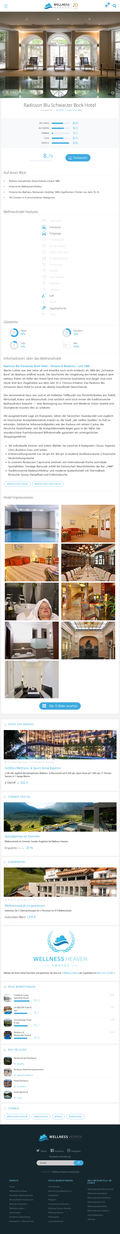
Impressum (14, 1221)
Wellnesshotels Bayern (98, 1193)
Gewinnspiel (14, 1212)
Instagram (75, 1151)
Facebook (58, 1151)
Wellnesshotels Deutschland (100, 1189)
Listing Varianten (55, 1221)
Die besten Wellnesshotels (21, 1195)
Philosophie (53, 1217)
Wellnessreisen (75, 1116)
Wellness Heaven (56, 1212)
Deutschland (75, 110)
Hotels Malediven (95, 1215)
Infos (13, 92)
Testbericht (80, 158)
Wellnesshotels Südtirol (98, 1210)
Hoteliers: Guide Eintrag (19, 1217)
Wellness (58, 1116)
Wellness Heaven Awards (59, 1208)
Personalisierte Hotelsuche (21, 1199)
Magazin (52, 1199)
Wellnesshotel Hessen (17, 484)
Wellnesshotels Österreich (99, 1197)
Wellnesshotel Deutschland (48, 484)
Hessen (60, 110)
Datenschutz (27, 1221)
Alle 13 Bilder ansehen (63, 706)
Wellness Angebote (18, 1204)
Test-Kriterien (54, 1186)
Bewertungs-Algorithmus (59, 1191)
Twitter (43, 1151)
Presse (12, 1186)
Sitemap (91, 1219)
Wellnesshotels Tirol (96, 1202)
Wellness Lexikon (17, 1208)
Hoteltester (53, 1195)
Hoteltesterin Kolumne (58, 1204)
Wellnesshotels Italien (97, 1206)
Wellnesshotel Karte (18, 1191)
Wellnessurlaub (41, 1116)
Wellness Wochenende (17, 1116)
